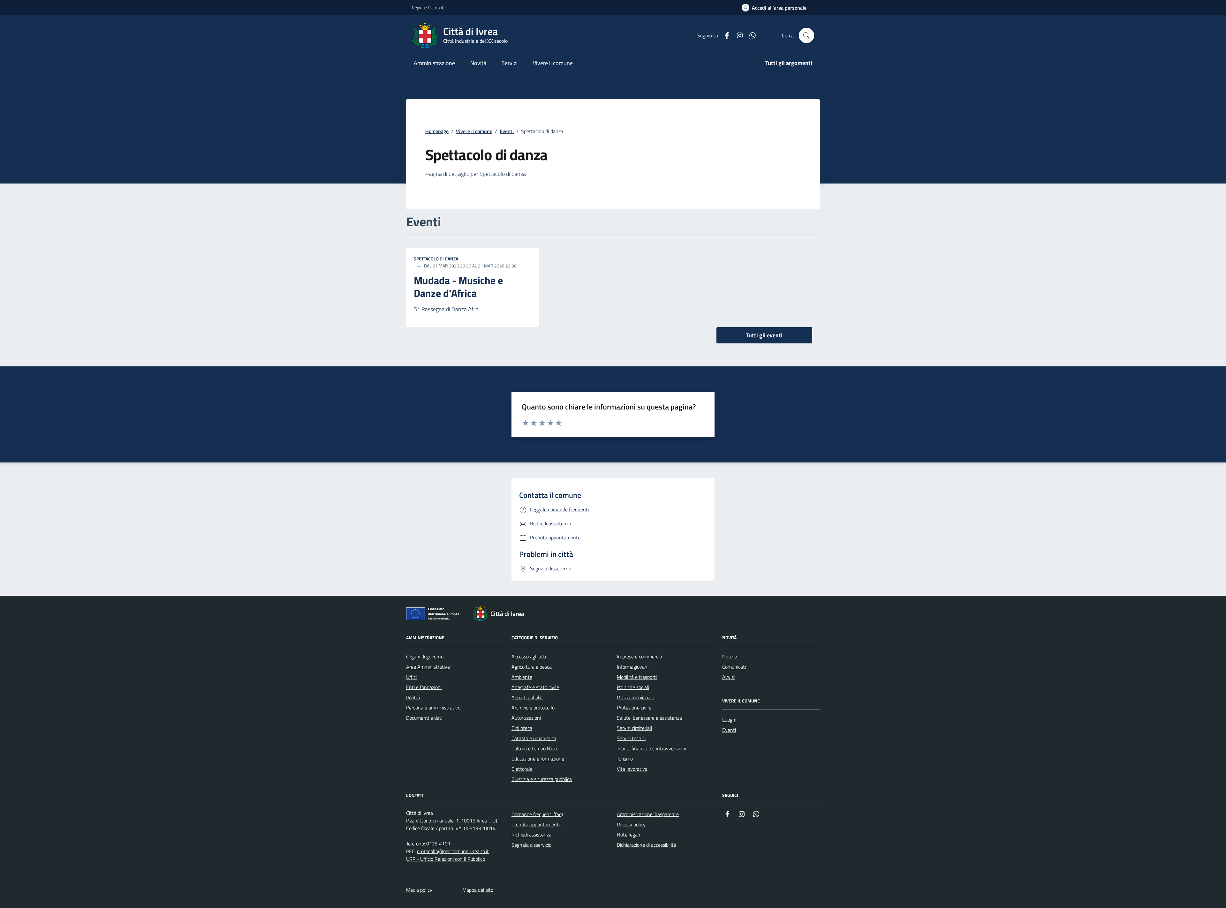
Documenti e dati (424, 718)
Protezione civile (634, 707)
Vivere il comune (474, 131)
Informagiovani (632, 667)
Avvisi (728, 677)
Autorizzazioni (526, 718)
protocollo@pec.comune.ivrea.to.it (453, 851)
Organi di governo (424, 656)
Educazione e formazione (537, 758)
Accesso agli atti (528, 656)
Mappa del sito (477, 890)
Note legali (628, 834)
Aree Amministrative (428, 667)
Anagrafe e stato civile (535, 687)
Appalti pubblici (527, 697)
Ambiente (521, 677)
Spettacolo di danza (436, 258)
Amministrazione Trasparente (648, 814)
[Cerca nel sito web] (806, 35)
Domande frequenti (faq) (537, 814)
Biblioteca (521, 728)
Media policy (419, 890)
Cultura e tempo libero (534, 748)
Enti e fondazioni (424, 687)
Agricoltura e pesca (531, 667)
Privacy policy (631, 824)
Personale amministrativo (433, 707)
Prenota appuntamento (536, 824)
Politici (413, 697)
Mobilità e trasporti (637, 677)
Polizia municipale (635, 697)
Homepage (437, 131)
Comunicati (734, 667)
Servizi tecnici (631, 738)
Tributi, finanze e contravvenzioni (651, 748)
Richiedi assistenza (531, 834)
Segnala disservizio (531, 845)
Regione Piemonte (429, 7)
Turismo (625, 758)
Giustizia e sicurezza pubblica (541, 779)
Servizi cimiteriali (634, 728)
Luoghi (729, 720)
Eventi (507, 131)
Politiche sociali (633, 687)
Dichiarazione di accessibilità (646, 845)
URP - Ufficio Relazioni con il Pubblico (445, 859)
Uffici (411, 677)
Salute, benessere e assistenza (649, 718)
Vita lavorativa (632, 769)
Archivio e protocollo (533, 707)
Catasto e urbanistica (533, 738)
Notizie (729, 656)
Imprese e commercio (639, 656)
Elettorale (522, 769)
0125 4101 (438, 843)
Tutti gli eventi (764, 335)
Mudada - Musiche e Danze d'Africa (458, 287)
